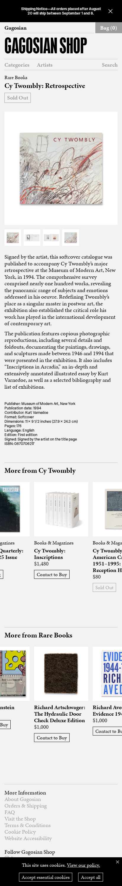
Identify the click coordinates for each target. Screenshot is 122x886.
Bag (108, 28)
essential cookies (46, 877)
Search (110, 65)
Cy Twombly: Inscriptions (49, 553)
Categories (16, 65)
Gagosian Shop (45, 47)
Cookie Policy (20, 832)
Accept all (90, 877)
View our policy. (83, 865)
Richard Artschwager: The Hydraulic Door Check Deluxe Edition (59, 714)
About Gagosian (22, 799)
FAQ (9, 812)
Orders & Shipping (25, 806)
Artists (44, 65)
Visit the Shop (20, 819)
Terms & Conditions (27, 825)
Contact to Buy (52, 574)
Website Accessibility (28, 838)
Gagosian (15, 28)
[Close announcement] (110, 11)
